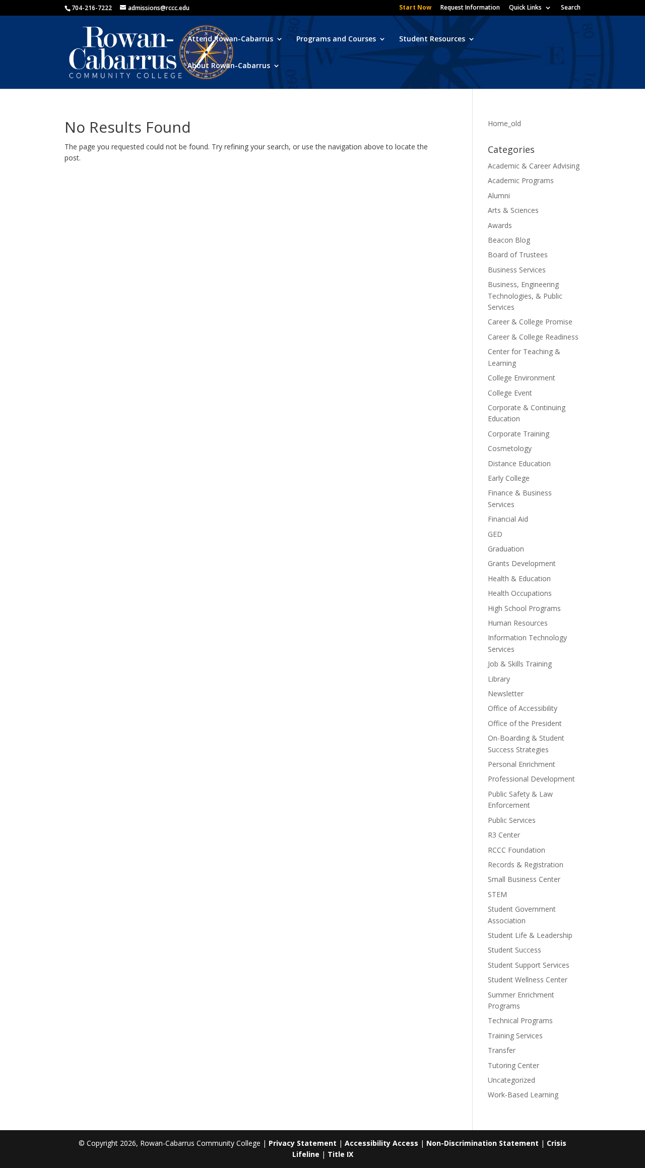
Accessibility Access (381, 1143)
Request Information (470, 8)
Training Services (515, 1035)
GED (495, 534)
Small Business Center (524, 879)
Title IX (340, 1154)
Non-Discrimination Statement (482, 1143)
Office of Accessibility (522, 708)
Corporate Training (518, 433)
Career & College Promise (530, 321)
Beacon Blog (509, 240)
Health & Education (519, 578)
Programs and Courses (336, 39)
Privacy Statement (303, 1143)
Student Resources (432, 39)
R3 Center (504, 835)
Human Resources (518, 623)
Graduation (506, 548)
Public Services (512, 820)
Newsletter (506, 693)
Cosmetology (510, 448)
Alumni (499, 195)
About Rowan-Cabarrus (228, 66)
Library (499, 679)
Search (570, 8)
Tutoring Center (513, 1065)
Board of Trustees (518, 254)
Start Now (415, 8)
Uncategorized (511, 1080)
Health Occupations (520, 593)
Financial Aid (508, 519)
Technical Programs (520, 1020)
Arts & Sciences (513, 210)
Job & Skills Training (520, 664)
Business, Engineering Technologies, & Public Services (525, 296)
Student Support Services (528, 965)
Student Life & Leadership (530, 935)
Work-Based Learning (523, 1094)
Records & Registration (525, 864)
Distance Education (519, 463)
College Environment (521, 377)
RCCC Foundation (516, 850)
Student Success (514, 950)
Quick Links (525, 8)
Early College (509, 478)
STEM (497, 894)
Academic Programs (521, 180)
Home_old (504, 123)
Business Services (517, 269)
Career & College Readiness (533, 337)
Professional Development (531, 779)
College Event (510, 393)
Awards (500, 225)
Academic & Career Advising (533, 166)
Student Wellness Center (527, 979)
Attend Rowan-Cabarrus (230, 39)
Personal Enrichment (521, 764)
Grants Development (522, 563)
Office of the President (525, 723)
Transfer (501, 1050)
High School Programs (524, 608)
